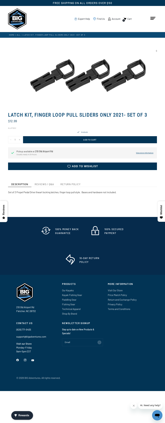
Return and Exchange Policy (122, 299)
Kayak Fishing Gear (72, 295)
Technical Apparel (71, 309)
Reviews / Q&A (44, 184)
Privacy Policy (115, 304)
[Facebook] (19, 360)
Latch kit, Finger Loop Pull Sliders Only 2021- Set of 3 (54, 35)
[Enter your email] (99, 342)
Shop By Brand (69, 313)
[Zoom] (157, 51)
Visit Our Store (115, 290)
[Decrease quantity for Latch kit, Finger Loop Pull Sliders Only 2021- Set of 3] (10, 139)
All (19, 35)
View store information (144, 153)
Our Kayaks (68, 290)
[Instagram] (27, 360)
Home (12, 35)
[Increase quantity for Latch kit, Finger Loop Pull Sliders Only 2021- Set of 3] (19, 139)
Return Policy (70, 184)
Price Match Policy (117, 295)
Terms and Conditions (119, 309)
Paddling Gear (69, 299)
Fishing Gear (68, 304)
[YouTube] (35, 360)
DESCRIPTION (19, 184)
